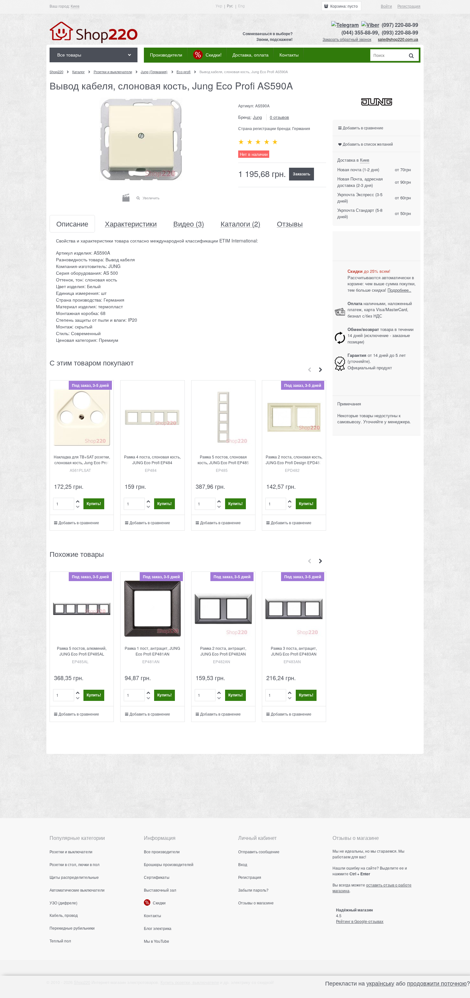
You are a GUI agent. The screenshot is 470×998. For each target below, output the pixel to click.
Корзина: (343, 6)
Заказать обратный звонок (347, 39)
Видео (188, 223)
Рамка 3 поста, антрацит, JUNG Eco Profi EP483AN (294, 650)
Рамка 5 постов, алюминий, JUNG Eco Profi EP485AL (81, 650)
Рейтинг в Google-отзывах (359, 921)
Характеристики (131, 223)
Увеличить (151, 197)
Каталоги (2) (240, 223)
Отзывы (290, 223)
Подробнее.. (399, 290)
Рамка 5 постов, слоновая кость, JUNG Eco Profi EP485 (223, 459)
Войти (386, 6)
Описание (72, 223)
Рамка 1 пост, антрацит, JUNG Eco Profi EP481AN (152, 650)
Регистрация (408, 6)
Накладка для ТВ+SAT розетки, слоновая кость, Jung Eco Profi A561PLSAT (82, 462)
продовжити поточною (437, 983)
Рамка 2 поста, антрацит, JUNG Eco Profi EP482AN (223, 650)
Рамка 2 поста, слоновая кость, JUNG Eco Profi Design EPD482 (294, 459)
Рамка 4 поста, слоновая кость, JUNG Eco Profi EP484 (152, 459)
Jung (257, 117)
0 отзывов (279, 117)
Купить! (94, 503)
